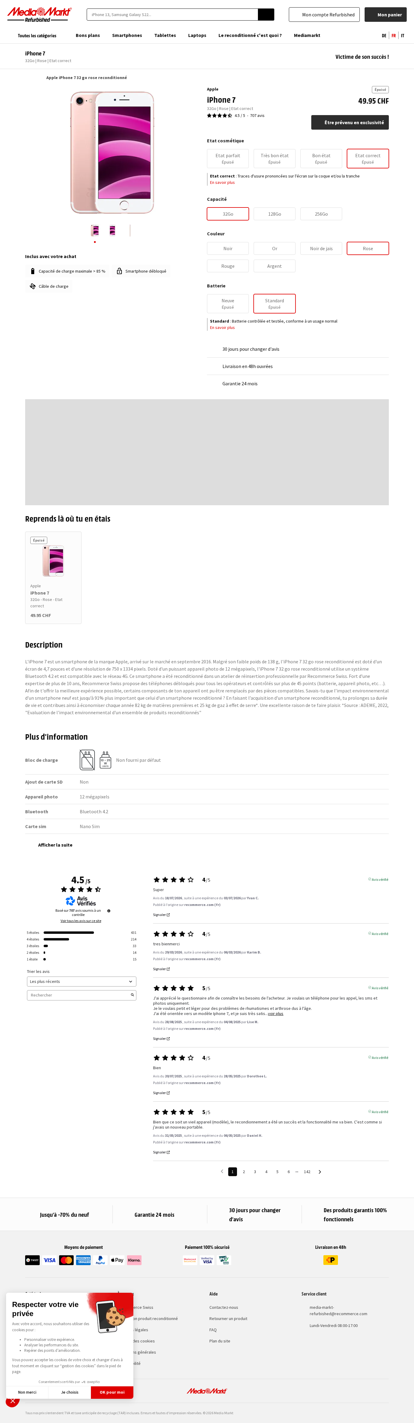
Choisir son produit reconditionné (147, 1318)
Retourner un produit (228, 1318)
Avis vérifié (380, 879)
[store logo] (39, 14)
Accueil (28, 77)
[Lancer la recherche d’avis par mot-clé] (132, 995)
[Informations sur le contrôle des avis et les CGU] (108, 910)
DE (384, 35)
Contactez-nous (223, 1307)
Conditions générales (136, 1352)
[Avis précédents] (222, 1171)
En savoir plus (222, 182)
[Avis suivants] (320, 1172)
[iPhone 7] (53, 561)
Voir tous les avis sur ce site (81, 921)
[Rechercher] (266, 14)
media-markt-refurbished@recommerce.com (338, 1310)
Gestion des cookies (136, 1341)
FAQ (213, 1329)
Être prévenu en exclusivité (354, 122)
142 (307, 1171)
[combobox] (172, 14)
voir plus (275, 1013)
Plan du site (219, 1341)
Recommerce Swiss (135, 1307)
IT (402, 35)
